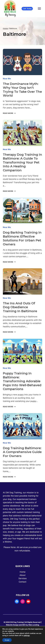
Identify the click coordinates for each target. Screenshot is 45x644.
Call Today (27, 8)
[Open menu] (39, 8)
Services (22, 578)
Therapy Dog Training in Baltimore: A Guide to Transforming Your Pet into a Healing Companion (22, 162)
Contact (22, 582)
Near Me (7, 78)
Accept (7, 640)
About (22, 575)
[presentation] (22, 62)
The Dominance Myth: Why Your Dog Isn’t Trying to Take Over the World (22, 90)
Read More (9, 113)
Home (22, 572)
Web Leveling (33, 625)
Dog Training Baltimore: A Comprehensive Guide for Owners (22, 452)
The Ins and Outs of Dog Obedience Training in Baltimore (20, 307)
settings (27, 635)
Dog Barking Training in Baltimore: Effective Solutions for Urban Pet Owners (22, 238)
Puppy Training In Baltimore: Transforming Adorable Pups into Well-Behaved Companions (22, 381)
